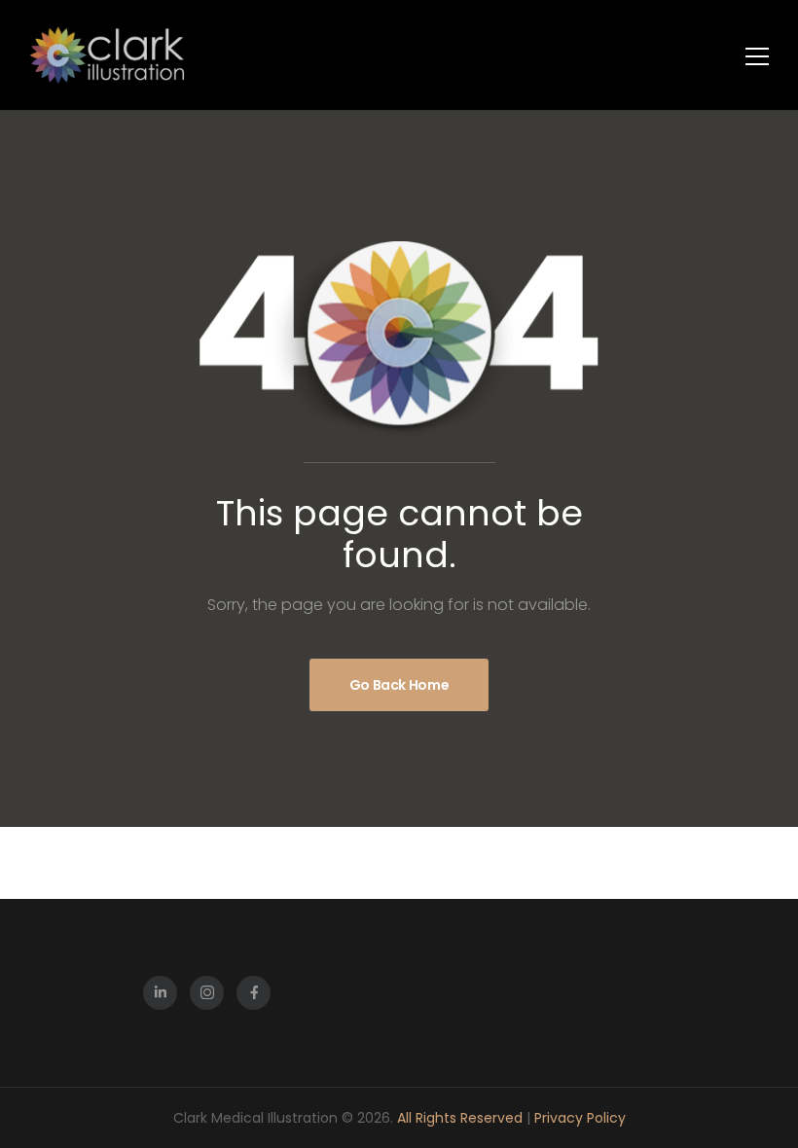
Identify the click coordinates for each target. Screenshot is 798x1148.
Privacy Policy (580, 1118)
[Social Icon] (160, 993)
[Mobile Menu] (757, 56)
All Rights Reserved (461, 1118)
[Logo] (107, 55)
